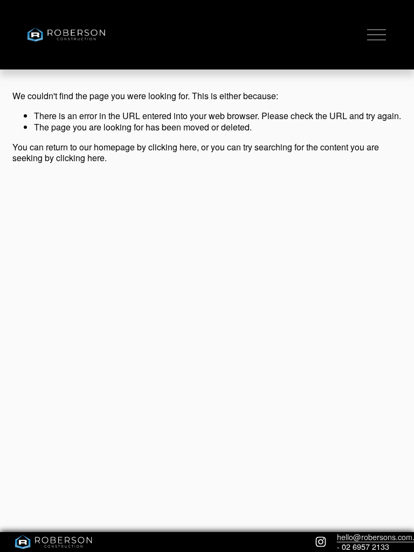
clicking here (172, 147)
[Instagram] (320, 541)
